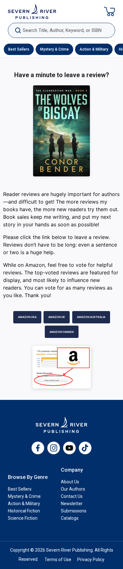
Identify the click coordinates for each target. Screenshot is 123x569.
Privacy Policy (90, 559)
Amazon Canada (62, 331)
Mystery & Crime (54, 49)
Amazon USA (27, 317)
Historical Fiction (24, 510)
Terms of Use (57, 559)
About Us (70, 481)
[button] (109, 11)
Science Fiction (23, 518)
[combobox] (61, 30)
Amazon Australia (91, 317)
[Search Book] (17, 30)
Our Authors (73, 489)
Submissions (73, 510)
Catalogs (70, 518)
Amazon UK (56, 317)
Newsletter (72, 503)
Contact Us (72, 496)
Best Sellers (18, 49)
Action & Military (93, 49)
